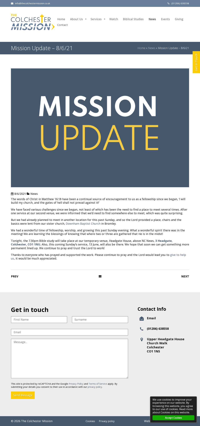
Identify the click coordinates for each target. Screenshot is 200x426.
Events (165, 19)
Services (96, 19)
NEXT (185, 276)
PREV (14, 276)
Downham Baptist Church (83, 223)
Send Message (22, 395)
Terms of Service (98, 383)
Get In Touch (196, 62)
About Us (76, 19)
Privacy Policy (76, 383)
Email (151, 318)
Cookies (90, 421)
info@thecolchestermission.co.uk (32, 3)
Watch (113, 19)
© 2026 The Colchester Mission (31, 421)
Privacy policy (107, 421)
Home (61, 19)
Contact (62, 25)
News (152, 19)
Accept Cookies (173, 417)
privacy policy (95, 386)
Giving (179, 19)
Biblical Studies (133, 19)
